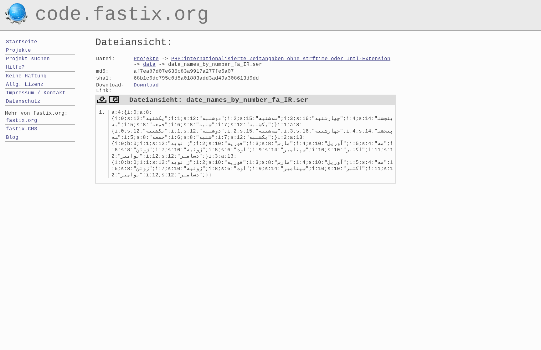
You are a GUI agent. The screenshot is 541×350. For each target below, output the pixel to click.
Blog (12, 137)
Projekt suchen (28, 59)
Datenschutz (23, 101)
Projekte (146, 59)
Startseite (21, 42)
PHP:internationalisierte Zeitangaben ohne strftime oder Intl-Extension (280, 59)
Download (146, 85)
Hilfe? (15, 67)
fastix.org (21, 120)
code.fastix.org (122, 7)
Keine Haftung (26, 76)
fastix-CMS (21, 129)
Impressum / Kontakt (35, 93)
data (149, 64)
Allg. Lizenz (25, 84)
